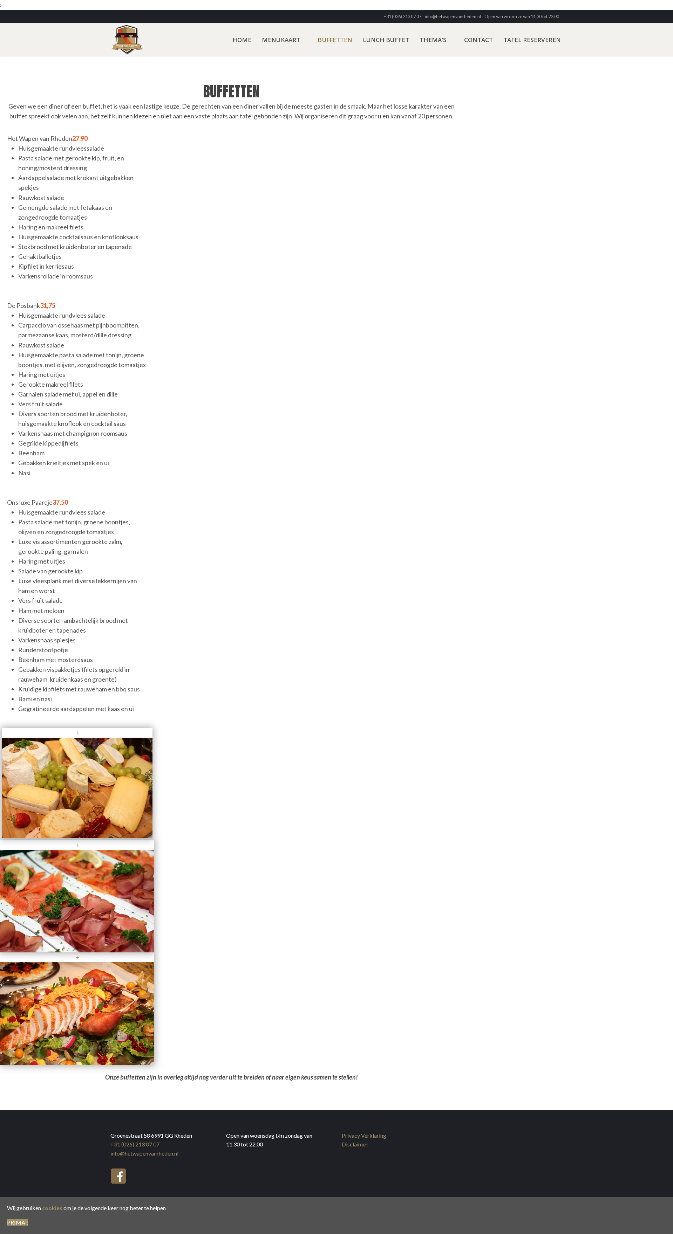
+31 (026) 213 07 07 (402, 16)
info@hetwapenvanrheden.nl (453, 16)
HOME (241, 40)
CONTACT (478, 40)
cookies (52, 1208)
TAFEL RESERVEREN (532, 40)
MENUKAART (281, 40)
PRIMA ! (17, 1222)
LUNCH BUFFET (386, 40)
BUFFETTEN (335, 40)
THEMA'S (433, 40)
